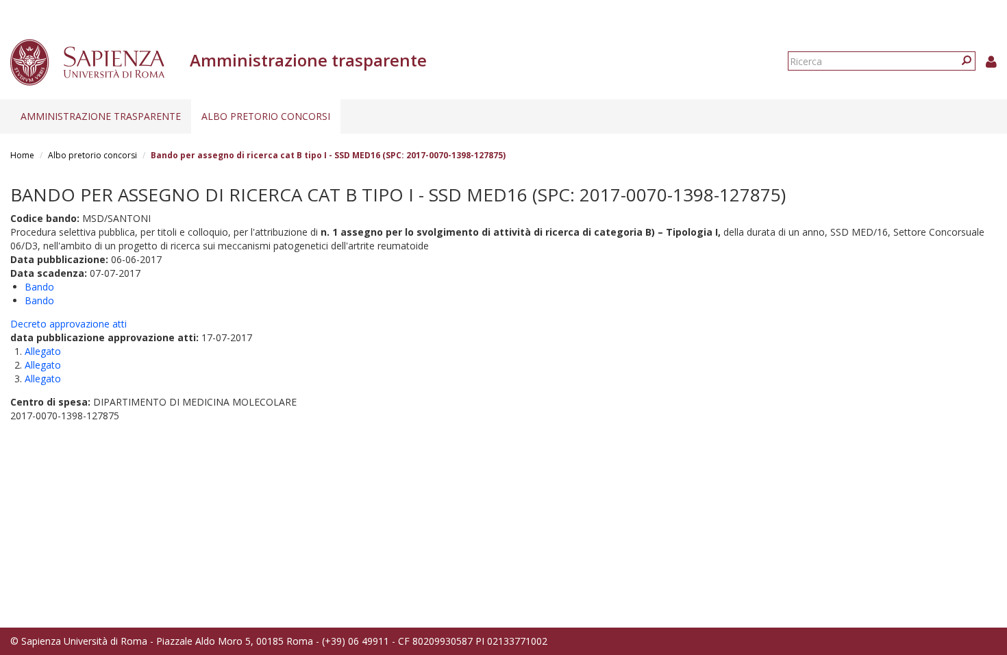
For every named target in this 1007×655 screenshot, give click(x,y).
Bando (39, 286)
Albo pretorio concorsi (265, 116)
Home (22, 155)
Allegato (43, 351)
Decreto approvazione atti (68, 323)
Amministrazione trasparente (101, 116)
